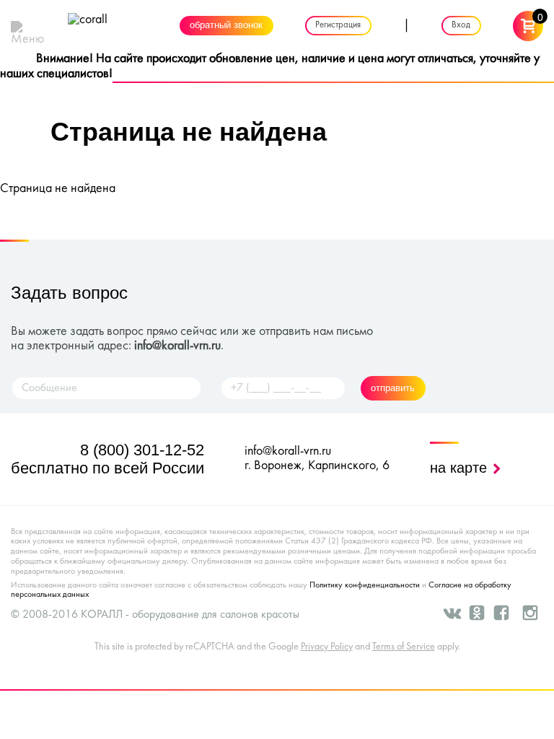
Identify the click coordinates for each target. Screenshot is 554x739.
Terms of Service (403, 647)
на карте (460, 468)
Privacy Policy (327, 647)
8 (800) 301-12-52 (142, 450)
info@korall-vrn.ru (177, 346)
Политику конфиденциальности (364, 585)
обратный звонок (226, 26)
